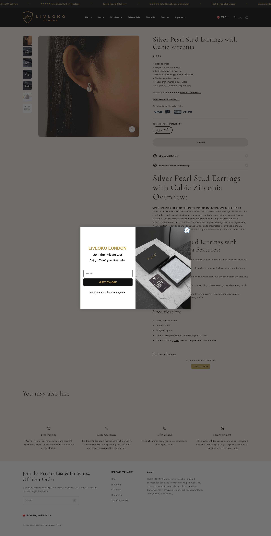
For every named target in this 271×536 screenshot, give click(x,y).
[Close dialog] (186, 230)
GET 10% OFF (108, 282)
